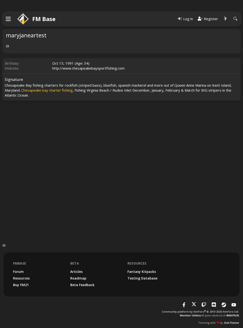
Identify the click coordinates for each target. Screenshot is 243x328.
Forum (18, 271)
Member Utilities (190, 315)
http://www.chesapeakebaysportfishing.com (88, 68)
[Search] (235, 18)
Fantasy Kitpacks (141, 271)
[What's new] (225, 18)
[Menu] (8, 19)
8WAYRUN (232, 315)
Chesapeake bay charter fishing (47, 90)
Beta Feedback (82, 285)
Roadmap (78, 278)
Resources (21, 278)
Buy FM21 (21, 285)
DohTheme (231, 322)
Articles (76, 271)
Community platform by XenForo (200, 311)
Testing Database (142, 278)
